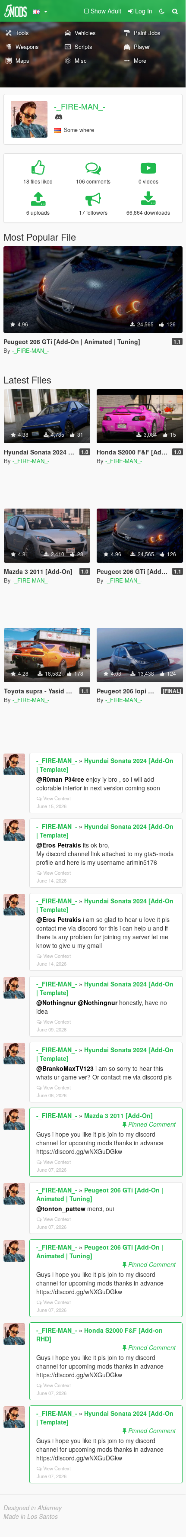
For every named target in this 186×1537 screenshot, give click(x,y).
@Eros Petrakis (58, 845)
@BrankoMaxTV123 (65, 1068)
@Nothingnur (56, 1002)
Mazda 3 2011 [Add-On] (118, 1115)
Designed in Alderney (32, 1507)
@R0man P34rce (60, 779)
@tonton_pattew (60, 1208)
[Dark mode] (162, 11)
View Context (57, 798)
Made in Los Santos (30, 1516)
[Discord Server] (58, 116)
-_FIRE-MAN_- (79, 106)
